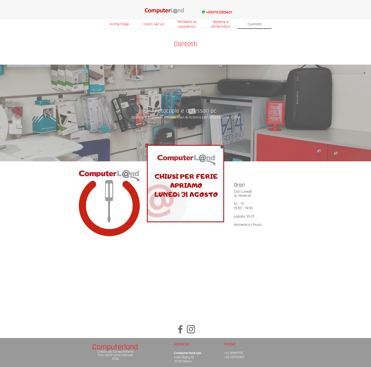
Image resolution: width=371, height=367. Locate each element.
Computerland (115, 347)
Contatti (254, 24)
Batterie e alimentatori (221, 24)
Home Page (119, 24)
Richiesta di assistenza (187, 24)
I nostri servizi (153, 24)
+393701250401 (219, 12)
